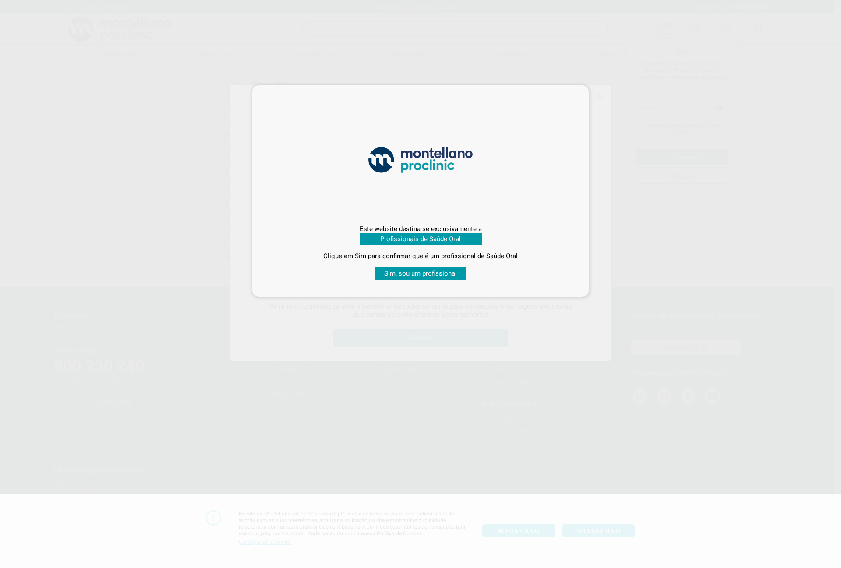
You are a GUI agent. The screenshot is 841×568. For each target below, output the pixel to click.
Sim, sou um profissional (420, 273)
